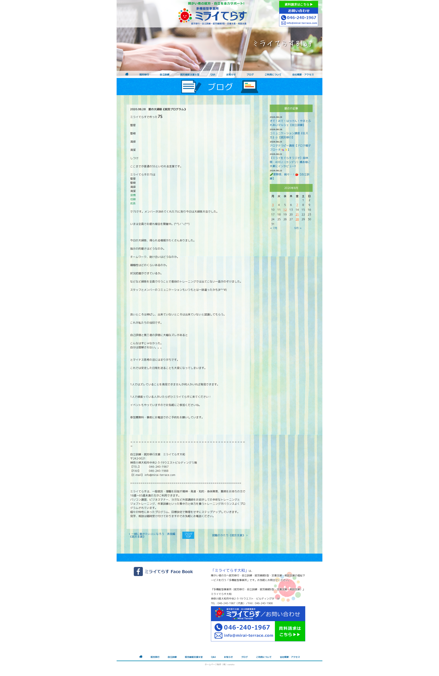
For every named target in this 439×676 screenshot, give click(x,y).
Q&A (212, 74)
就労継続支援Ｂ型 (189, 74)
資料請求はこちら (297, 4)
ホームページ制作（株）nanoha (219, 664)
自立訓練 (164, 74)
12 (285, 210)
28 (297, 219)
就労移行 (144, 74)
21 (297, 214)
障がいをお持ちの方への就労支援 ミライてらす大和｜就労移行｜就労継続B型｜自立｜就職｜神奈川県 (212, 14)
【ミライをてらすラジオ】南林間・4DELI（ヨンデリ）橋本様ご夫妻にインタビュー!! (290, 162)
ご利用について (273, 74)
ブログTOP (188, 535)
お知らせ (231, 74)
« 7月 (273, 228)
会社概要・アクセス (303, 74)
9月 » (297, 228)
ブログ (250, 74)
